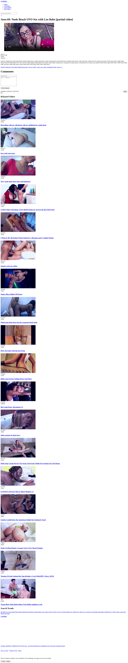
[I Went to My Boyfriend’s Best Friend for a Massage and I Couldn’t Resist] (18, 231)
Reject (8, 661)
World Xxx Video (78, 612)
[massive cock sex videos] (18, 259)
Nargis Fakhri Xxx (67, 612)
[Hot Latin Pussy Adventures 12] (18, 400)
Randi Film (15, 612)
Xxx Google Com (88, 612)
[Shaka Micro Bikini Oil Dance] (18, 288)
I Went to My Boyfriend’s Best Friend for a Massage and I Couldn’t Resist (27, 238)
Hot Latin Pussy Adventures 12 (12, 407)
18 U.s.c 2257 (4, 650)
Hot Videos (7, 9)
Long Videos (7, 7)
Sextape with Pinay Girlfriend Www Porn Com (14, 646)
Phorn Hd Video (5, 613)
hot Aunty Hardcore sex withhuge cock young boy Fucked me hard (46, 646)
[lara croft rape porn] (18, 147)
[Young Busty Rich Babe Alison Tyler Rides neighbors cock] (18, 598)
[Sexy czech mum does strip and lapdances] (18, 175)
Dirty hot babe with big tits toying (13, 351)
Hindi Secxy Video (110, 612)
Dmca (19, 650)
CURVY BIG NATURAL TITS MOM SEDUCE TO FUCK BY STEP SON (28, 210)
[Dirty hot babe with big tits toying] (18, 344)
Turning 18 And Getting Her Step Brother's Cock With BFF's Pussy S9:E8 (27, 576)
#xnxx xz (59, 67)
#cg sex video (32, 67)
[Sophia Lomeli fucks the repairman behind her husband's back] (18, 513)
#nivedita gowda (51, 67)
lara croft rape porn (8, 153)
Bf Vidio (3, 612)
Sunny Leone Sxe (121, 612)
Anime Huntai (22, 612)
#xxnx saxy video (41, 67)
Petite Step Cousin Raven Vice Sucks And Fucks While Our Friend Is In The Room (30, 463)
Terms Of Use (13, 650)
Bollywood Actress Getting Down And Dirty (16, 379)
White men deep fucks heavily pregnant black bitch (19, 322)
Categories (7, 6)
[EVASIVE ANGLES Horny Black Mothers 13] (18, 485)
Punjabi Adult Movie (99, 612)
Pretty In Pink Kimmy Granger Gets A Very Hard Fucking (22, 548)
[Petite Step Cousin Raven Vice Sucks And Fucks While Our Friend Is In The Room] (18, 457)
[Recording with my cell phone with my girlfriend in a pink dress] (18, 118)
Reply (125, 91)
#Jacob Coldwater (6, 67)
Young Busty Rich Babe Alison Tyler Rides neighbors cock (21, 604)
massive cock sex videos (9, 266)
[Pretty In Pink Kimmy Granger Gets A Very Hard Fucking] (18, 541)
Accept (3, 661)
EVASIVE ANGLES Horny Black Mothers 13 (17, 492)
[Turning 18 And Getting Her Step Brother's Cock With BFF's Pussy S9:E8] (18, 570)
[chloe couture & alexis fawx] (18, 428)
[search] (1, 15)
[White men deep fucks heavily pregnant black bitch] (18, 316)
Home (6, 4)
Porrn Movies (30, 612)
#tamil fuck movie (23, 67)
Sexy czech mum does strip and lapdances (15, 181)
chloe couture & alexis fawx (10, 435)
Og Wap (53, 612)
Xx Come (8, 612)
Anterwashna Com (39, 612)
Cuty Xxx (59, 612)
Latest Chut (48, 612)
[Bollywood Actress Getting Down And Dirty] (18, 372)
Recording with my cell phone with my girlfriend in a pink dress (23, 125)
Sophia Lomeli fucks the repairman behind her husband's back (23, 520)
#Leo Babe (14, 67)
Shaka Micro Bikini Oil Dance (11, 294)
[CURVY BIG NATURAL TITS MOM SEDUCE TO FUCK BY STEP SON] (18, 203)
